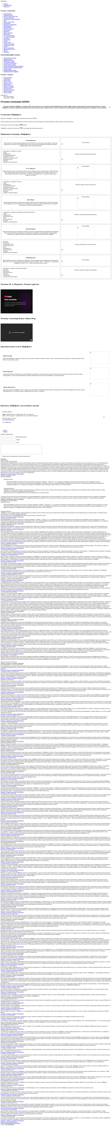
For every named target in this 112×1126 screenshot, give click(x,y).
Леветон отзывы (8, 59)
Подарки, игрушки (8, 28)
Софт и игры (7, 80)
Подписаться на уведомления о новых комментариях (16, 456)
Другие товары (8, 92)
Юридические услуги (9, 49)
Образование (7, 39)
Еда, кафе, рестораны (9, 37)
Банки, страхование (9, 48)
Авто (5, 20)
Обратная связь (8, 5)
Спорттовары (7, 30)
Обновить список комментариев (9, 1122)
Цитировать (20, 474)
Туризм (5, 46)
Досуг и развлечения (9, 35)
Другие (5, 50)
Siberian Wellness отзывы (10, 70)
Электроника (7, 78)
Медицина (6, 52)
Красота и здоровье (9, 87)
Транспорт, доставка (9, 43)
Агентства (6, 38)
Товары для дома (8, 83)
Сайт (17, 442)
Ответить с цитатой (11, 474)
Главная (6, 3)
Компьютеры (7, 23)
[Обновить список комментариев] (8, 460)
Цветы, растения (8, 32)
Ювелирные (7, 34)
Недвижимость (8, 26)
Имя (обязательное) (21, 437)
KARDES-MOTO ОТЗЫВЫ (11, 71)
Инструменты (7, 84)
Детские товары (8, 77)
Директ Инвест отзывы (10, 64)
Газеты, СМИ (7, 42)
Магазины (6, 31)
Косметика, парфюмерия (10, 24)
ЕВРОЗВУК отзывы (9, 60)
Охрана (6, 41)
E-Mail (18, 439)
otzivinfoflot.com (21, 492)
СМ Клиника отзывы (9, 62)
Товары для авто (8, 91)
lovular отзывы (7, 69)
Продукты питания (9, 17)
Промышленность (8, 15)
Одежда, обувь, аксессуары (11, 16)
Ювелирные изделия (9, 89)
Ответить (3, 474)
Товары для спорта (8, 85)
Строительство (7, 13)
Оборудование (7, 27)
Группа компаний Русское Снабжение (13, 66)
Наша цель (6, 6)
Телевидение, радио (9, 45)
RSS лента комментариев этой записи (10, 1123)
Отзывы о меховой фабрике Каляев (13, 67)
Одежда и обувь (8, 88)
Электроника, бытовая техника (12, 19)
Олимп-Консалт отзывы (10, 58)
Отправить (3, 458)
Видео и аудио (7, 81)
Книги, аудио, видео (9, 22)
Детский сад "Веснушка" (10, 63)
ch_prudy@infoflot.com (8, 419)
